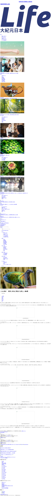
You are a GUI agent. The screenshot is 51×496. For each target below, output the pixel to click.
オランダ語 (3, 471)
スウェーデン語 (4, 472)
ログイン (5, 437)
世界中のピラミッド (3, 219)
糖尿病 (3, 77)
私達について (4, 482)
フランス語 (3, 467)
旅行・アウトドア (4, 208)
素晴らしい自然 (6, 258)
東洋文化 (3, 118)
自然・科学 (3, 256)
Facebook (17, 444)
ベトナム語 (3, 465)
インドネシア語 (4, 466)
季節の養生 (5, 242)
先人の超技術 (4, 120)
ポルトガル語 (4, 469)
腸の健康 (3, 78)
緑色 (2, 298)
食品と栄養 (3, 81)
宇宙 (2, 198)
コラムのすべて (2, 223)
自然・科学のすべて (5, 195)
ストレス (1, 113)
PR (2, 211)
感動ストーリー (4, 38)
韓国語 (3, 464)
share (1, 225)
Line (22, 444)
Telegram (27, 444)
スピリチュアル (4, 39)
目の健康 (3, 80)
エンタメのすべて (4, 206)
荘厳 (2, 300)
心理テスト (5, 262)
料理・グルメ (5, 232)
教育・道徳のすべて (5, 157)
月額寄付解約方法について (4, 494)
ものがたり (3, 117)
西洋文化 (3, 119)
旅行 (4, 263)
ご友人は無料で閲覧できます (9, 444)
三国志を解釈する (2, 221)
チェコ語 (3, 476)
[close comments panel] (0, 433)
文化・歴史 (3, 245)
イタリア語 (3, 470)
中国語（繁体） (4, 463)
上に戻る (1, 456)
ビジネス (3, 483)
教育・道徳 (2, 192)
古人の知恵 (5, 254)
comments (3, 225)
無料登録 (2, 437)
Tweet (19, 444)
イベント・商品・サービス (6, 209)
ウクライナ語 (4, 474)
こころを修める (4, 40)
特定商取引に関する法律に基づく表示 (7, 485)
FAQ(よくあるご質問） (5, 488)
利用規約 (3, 486)
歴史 (2, 121)
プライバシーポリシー (5, 487)
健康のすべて (4, 75)
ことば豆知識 (4, 158)
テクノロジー (4, 196)
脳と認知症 (5, 241)
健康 (2, 238)
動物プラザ (3, 207)
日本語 (3, 461)
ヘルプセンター (8, 435)
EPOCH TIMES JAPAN (5, 230)
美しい (3, 299)
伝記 (4, 250)
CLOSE (1, 227)
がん (2, 76)
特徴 (2, 297)
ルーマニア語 (4, 475)
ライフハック (4, 37)
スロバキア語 (4, 477)
